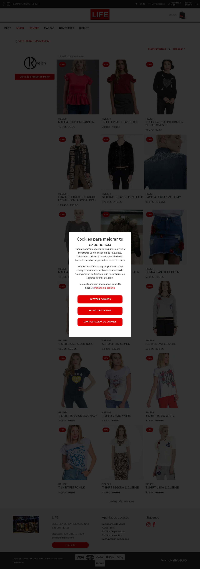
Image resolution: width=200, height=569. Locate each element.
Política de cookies (104, 288)
